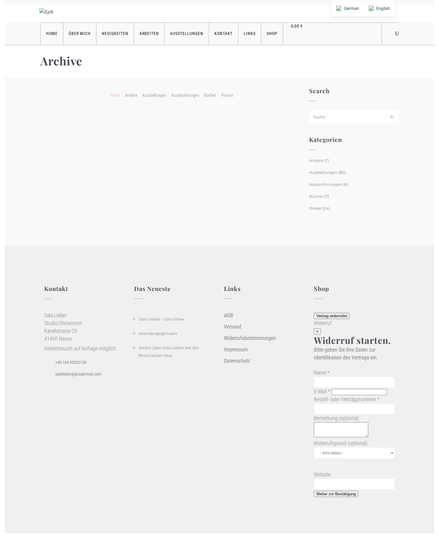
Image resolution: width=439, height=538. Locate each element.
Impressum (236, 349)
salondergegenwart (158, 333)
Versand (232, 327)
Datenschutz (237, 361)
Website (322, 474)
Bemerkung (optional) (336, 418)
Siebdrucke (57, 112)
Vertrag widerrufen (331, 316)
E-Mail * (322, 391)
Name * (322, 373)
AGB (228, 315)
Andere (316, 160)
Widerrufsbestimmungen (250, 338)
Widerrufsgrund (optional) (340, 443)
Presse (315, 208)
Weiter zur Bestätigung (336, 494)
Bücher (316, 196)
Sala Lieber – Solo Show (161, 319)
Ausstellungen (323, 172)
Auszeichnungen (326, 184)
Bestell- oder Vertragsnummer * (347, 399)
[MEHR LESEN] (112, 126)
